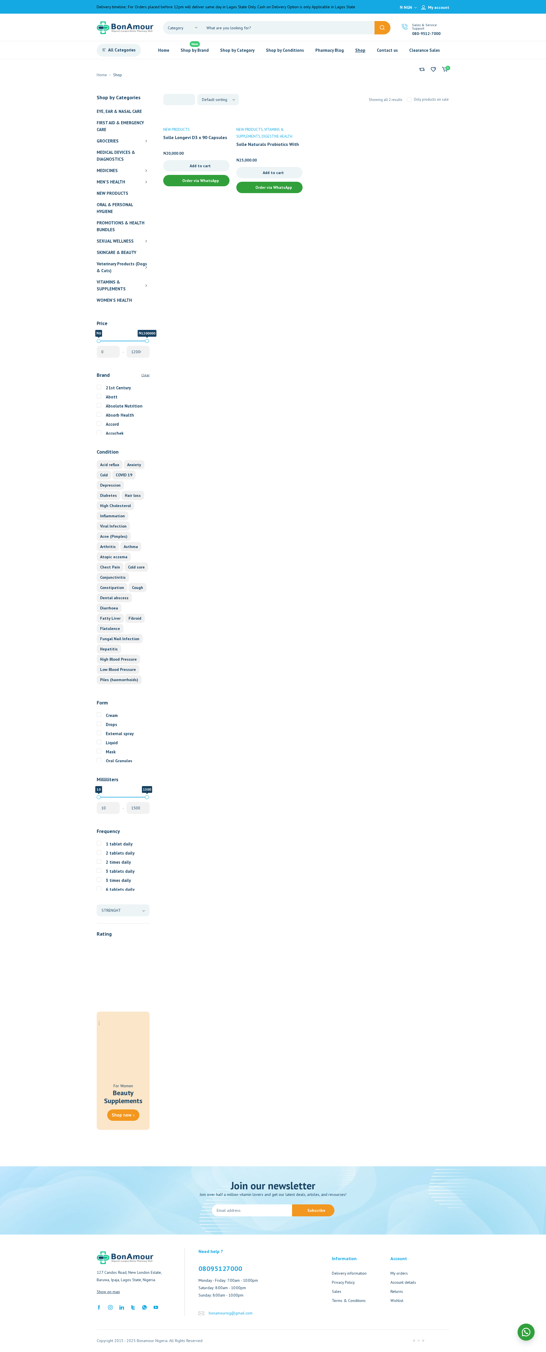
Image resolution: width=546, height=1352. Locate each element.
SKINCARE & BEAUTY (116, 252)
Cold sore (136, 567)
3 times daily (118, 880)
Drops (111, 724)
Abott (111, 397)
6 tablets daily (120, 889)
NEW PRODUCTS (112, 193)
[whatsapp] (144, 1306)
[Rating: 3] (108, 966)
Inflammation (112, 515)
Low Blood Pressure (118, 669)
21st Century (118, 387)
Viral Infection (113, 526)
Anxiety (134, 464)
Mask (111, 751)
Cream (112, 715)
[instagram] (110, 1306)
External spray (120, 733)
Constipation (112, 587)
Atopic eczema (113, 556)
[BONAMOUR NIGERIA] (125, 27)
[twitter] (133, 1306)
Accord (112, 424)
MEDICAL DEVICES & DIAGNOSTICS (116, 156)
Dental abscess (114, 597)
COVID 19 (124, 474)
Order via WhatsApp (200, 180)
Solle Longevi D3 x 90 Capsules (195, 137)
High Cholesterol (115, 505)
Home (102, 74)
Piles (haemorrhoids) (119, 679)
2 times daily (118, 862)
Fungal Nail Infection (119, 638)
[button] (526, 1332)
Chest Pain (110, 567)
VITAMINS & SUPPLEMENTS (111, 285)
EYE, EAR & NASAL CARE (119, 111)
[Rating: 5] (108, 945)
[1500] (147, 797)
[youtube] (155, 1306)
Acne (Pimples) (113, 536)
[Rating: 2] (108, 976)
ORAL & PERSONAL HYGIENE (115, 208)
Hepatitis (109, 649)
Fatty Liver (110, 618)
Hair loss (133, 495)
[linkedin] (121, 1306)
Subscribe (316, 1210)
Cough (137, 587)
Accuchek (115, 433)
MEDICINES (107, 170)
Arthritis (108, 546)
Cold (104, 474)
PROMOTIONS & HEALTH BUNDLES (120, 226)
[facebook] (99, 1306)
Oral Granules (119, 761)
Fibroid (135, 618)
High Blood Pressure (118, 659)
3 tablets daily (120, 871)
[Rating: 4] (108, 956)
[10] (99, 797)
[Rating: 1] (108, 986)
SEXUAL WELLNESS (115, 241)
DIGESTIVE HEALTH (277, 136)
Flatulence (110, 628)
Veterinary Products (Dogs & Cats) (122, 267)
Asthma (131, 546)
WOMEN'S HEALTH (114, 300)
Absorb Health (120, 415)
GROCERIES (108, 141)
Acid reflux (109, 464)
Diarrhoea (109, 608)
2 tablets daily (120, 853)
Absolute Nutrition (124, 406)
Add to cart (200, 165)
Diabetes (108, 495)
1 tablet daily (119, 844)
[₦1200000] (147, 341)
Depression (110, 485)
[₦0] (99, 341)
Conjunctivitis (113, 577)
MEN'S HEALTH (111, 182)
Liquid (112, 742)
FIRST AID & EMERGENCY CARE (120, 126)
